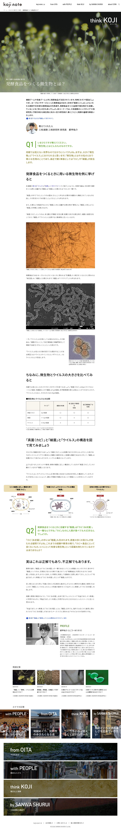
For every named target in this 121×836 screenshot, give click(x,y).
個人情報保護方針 (76, 823)
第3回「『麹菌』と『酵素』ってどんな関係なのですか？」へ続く (48, 618)
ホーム (5, 10)
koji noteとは (37, 823)
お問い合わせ (61, 823)
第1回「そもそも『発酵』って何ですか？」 (41, 118)
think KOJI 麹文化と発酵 (15, 10)
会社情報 (48, 823)
